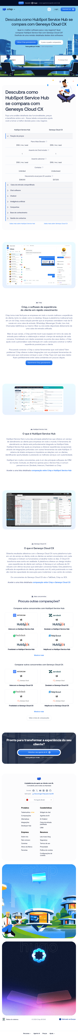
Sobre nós (24, 837)
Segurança (43, 840)
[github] (50, 791)
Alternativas (25, 819)
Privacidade (44, 847)
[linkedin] (47, 791)
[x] (37, 791)
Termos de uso (45, 843)
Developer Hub (26, 826)
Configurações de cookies (46, 854)
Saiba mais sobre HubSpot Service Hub (22, 223)
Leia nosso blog (45, 837)
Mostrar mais (39, 655)
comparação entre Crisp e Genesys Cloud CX (51, 582)
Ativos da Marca (26, 847)
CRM (41, 827)
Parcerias (24, 850)
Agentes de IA (44, 816)
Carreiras (24, 843)
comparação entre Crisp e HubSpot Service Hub (51, 470)
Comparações (26, 816)
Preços (44, 1033)
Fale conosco (25, 840)
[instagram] (44, 791)
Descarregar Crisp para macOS (44, 794)
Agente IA (37, 1033)
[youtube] (40, 791)
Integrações (25, 822)
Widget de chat (45, 812)
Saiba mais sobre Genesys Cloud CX (56, 223)
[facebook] (33, 791)
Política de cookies (46, 850)
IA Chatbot (43, 819)
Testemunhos (27, 812)
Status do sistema (12, 1019)
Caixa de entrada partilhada (45, 823)
